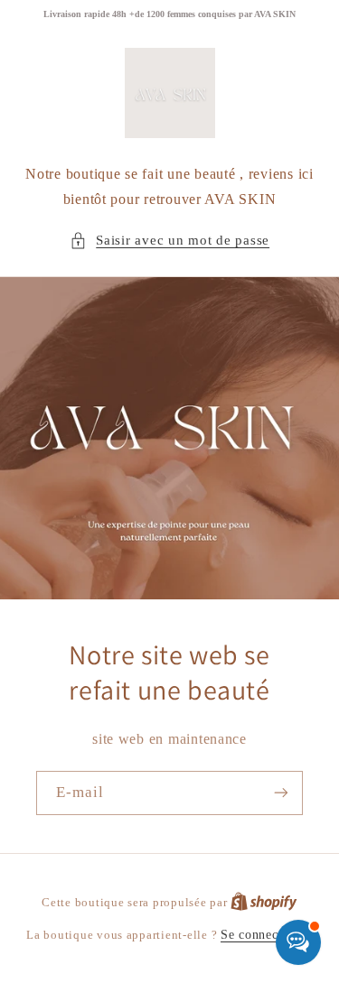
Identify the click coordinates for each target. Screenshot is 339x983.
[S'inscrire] (281, 793)
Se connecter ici (267, 934)
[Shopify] (264, 902)
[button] (169, 241)
